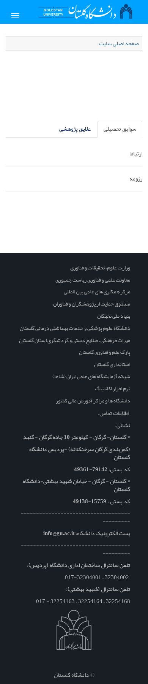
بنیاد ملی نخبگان (113, 315)
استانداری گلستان (112, 364)
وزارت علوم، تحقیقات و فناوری (100, 267)
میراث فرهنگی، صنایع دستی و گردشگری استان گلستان (74, 340)
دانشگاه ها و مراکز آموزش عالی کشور (93, 400)
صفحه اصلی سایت (119, 43)
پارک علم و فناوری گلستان (104, 352)
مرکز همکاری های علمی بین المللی (97, 291)
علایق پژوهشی (75, 129)
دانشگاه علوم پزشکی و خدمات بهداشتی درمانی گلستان (75, 328)
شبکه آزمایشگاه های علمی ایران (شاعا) (91, 376)
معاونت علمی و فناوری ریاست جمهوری (92, 279)
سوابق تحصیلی (120, 129)
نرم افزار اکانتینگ (112, 388)
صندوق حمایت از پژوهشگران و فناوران (91, 303)
